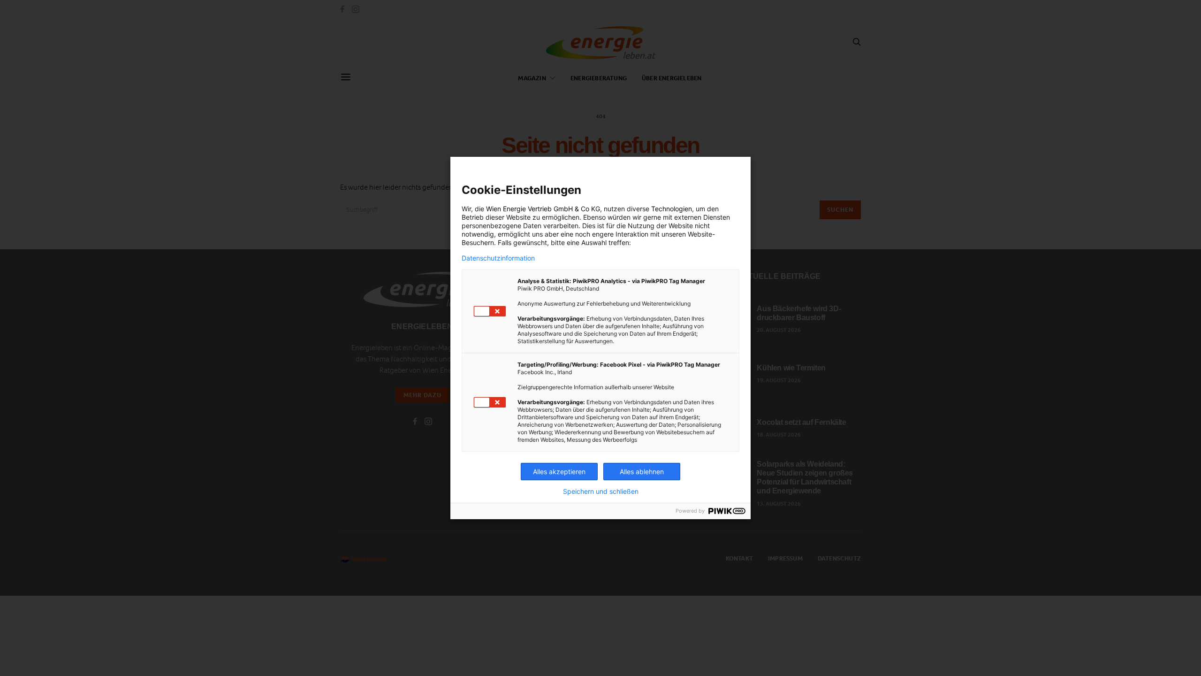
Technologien (671, 209)
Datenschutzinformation (498, 258)
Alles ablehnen (642, 472)
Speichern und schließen (601, 491)
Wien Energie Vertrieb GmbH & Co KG (543, 209)
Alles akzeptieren (559, 472)
